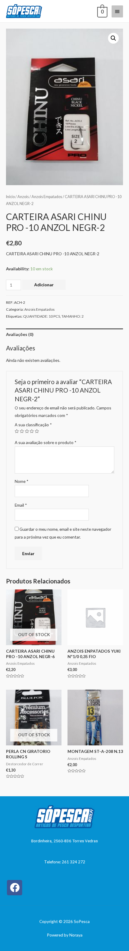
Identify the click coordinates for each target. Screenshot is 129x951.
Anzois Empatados (47, 196)
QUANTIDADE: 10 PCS (41, 316)
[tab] (64, 334)
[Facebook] (14, 887)
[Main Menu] (117, 11)
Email (21, 505)
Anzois (23, 196)
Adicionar (44, 284)
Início (10, 196)
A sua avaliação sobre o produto (45, 442)
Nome (21, 481)
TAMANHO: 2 (73, 316)
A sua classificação (33, 424)
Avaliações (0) (19, 334)
